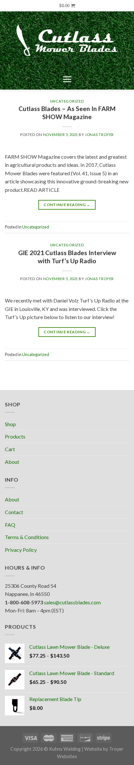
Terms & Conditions (27, 537)
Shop (10, 424)
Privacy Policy (21, 550)
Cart (10, 449)
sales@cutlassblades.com (72, 602)
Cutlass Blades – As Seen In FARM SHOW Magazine (67, 112)
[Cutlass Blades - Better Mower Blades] (67, 40)
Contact (14, 512)
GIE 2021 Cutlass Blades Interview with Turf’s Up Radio (67, 257)
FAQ (10, 525)
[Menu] (67, 79)
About (12, 462)
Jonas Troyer (99, 134)
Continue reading (67, 204)
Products (15, 436)
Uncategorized (67, 101)
